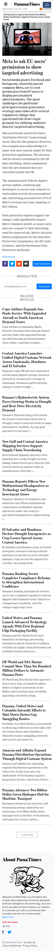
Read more (8, 917)
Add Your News (10, 922)
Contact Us (29, 942)
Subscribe (44, 286)
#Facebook (8, 256)
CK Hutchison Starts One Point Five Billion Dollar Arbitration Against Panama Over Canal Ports (26, 17)
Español (47, 9)
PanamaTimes (27, 4)
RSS (7, 926)
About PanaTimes (12, 945)
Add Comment (42, 263)
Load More (27, 835)
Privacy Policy (29, 945)
